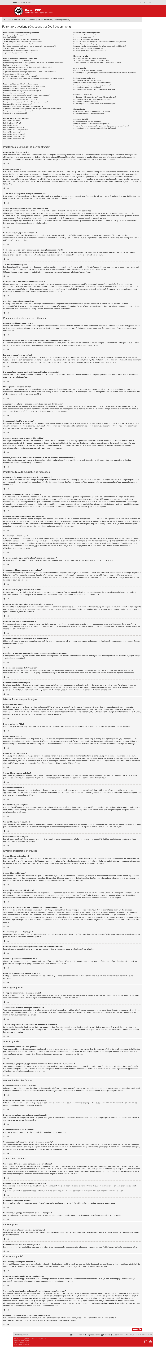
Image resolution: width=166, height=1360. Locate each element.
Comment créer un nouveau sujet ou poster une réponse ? (24, 86)
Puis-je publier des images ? (13, 127)
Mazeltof (22, 1342)
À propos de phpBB (87, 1266)
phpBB (36, 394)
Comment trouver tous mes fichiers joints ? (89, 114)
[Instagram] (146, 1341)
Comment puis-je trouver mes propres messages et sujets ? (95, 89)
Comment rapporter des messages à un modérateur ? (23, 106)
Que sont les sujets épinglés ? (14, 134)
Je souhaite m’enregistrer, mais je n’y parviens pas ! (22, 39)
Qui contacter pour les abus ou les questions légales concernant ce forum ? (101, 126)
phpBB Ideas (127, 1279)
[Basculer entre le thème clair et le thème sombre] (141, 2)
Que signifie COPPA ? (10, 37)
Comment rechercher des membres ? (87, 87)
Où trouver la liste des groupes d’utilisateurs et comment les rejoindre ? (99, 41)
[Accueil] (19, 11)
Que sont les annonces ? (12, 132)
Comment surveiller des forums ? (85, 101)
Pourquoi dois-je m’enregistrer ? (15, 35)
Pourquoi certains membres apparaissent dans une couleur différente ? (99, 46)
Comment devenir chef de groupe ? (86, 44)
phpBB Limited (68, 1264)
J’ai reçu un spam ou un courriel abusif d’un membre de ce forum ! (97, 63)
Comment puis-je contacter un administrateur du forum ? (94, 128)
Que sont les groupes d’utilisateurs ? (86, 39)
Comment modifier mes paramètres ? (17, 60)
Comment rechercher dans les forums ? (88, 80)
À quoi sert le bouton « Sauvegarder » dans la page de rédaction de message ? (32, 108)
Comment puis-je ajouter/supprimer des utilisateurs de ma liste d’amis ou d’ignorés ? (104, 73)
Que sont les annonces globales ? (15, 130)
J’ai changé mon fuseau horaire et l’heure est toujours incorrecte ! (27, 67)
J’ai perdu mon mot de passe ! (14, 48)
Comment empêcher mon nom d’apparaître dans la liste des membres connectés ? (33, 63)
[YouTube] (151, 1341)
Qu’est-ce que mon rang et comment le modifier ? (21, 76)
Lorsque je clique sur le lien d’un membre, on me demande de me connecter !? (34, 78)
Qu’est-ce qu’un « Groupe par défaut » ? (88, 48)
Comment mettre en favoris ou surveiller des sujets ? (92, 99)
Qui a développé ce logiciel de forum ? (87, 121)
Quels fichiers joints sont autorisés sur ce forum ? (91, 111)
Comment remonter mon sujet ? (15, 113)
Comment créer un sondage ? (14, 93)
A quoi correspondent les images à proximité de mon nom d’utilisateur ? (29, 72)
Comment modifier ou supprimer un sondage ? (20, 97)
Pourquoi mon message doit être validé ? (18, 111)
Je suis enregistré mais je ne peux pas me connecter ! (22, 41)
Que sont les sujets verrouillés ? (14, 136)
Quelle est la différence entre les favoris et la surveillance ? (94, 97)
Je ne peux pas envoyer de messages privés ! (89, 58)
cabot (27, 1342)
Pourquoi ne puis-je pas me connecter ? (18, 44)
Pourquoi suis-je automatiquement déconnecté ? (21, 50)
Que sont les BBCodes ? (12, 121)
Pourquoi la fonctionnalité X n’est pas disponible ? (91, 124)
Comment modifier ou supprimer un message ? (20, 88)
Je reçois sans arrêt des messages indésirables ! (91, 60)
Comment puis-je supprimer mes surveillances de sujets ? (94, 104)
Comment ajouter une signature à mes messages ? (22, 91)
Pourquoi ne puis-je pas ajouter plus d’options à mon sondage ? (26, 95)
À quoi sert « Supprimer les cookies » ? (17, 53)
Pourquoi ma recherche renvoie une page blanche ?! (92, 85)
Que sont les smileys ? (11, 125)
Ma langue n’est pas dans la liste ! (15, 69)
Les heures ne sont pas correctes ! (15, 65)
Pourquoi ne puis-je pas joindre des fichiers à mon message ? (25, 102)
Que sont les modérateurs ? (83, 37)
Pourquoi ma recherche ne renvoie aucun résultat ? (92, 82)
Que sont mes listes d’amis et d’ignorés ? (88, 70)
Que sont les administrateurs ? (84, 35)
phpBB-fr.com (25, 1340)
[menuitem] (28, 2)
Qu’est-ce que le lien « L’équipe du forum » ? (89, 50)
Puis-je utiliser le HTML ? (12, 123)
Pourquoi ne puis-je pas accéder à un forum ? (20, 99)
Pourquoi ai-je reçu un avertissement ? (17, 104)
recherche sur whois (21, 1296)
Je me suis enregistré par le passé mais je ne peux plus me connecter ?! (29, 46)
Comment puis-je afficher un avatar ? (17, 74)
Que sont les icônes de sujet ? (14, 139)
